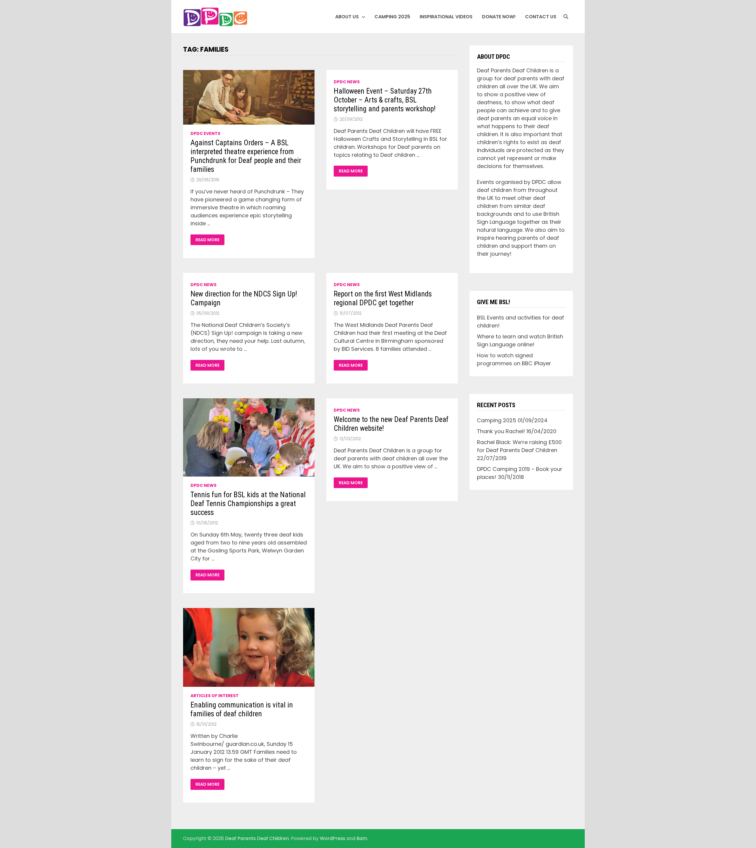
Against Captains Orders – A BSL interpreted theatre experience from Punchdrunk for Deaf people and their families (245, 156)
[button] (215, 16)
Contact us (540, 16)
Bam (361, 838)
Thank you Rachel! (501, 431)
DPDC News (347, 82)
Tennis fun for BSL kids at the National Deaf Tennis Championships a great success (248, 503)
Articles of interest (214, 696)
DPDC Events (205, 133)
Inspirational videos (446, 16)
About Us (347, 16)
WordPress (332, 838)
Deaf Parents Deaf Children (257, 838)
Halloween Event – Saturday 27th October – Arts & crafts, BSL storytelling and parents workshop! (385, 100)
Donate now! (499, 16)
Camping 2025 (392, 16)
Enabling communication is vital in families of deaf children (241, 709)
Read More (209, 239)
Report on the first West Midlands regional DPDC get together (383, 298)
